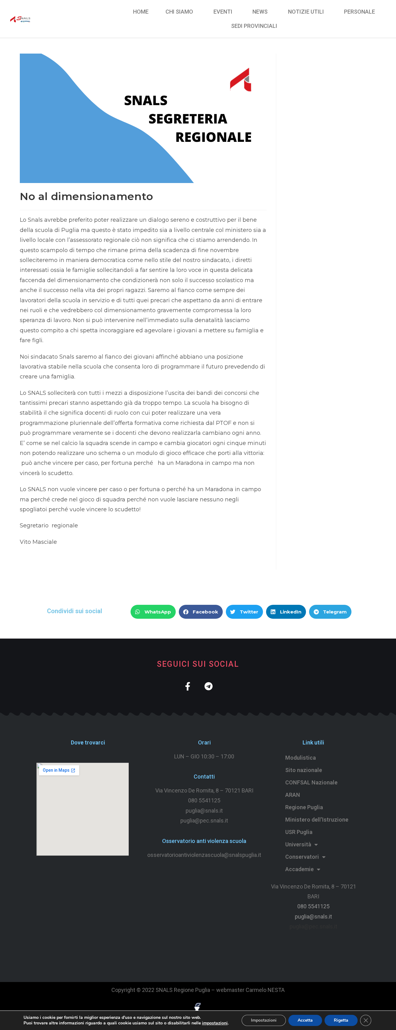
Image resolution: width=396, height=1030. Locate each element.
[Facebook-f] (187, 686)
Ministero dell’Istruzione (316, 819)
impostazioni (215, 1023)
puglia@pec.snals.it (313, 926)
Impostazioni (264, 1020)
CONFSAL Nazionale (311, 782)
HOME (140, 11)
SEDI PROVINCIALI (254, 26)
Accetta (305, 1020)
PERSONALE (359, 11)
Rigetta (341, 1020)
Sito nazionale (303, 770)
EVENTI (222, 11)
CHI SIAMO (179, 11)
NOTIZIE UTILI (306, 11)
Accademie (299, 869)
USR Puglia (298, 832)
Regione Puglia (304, 807)
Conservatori (302, 856)
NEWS (260, 11)
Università (298, 844)
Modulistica (300, 757)
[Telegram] (208, 686)
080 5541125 (204, 800)
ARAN (292, 795)
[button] (153, 612)
